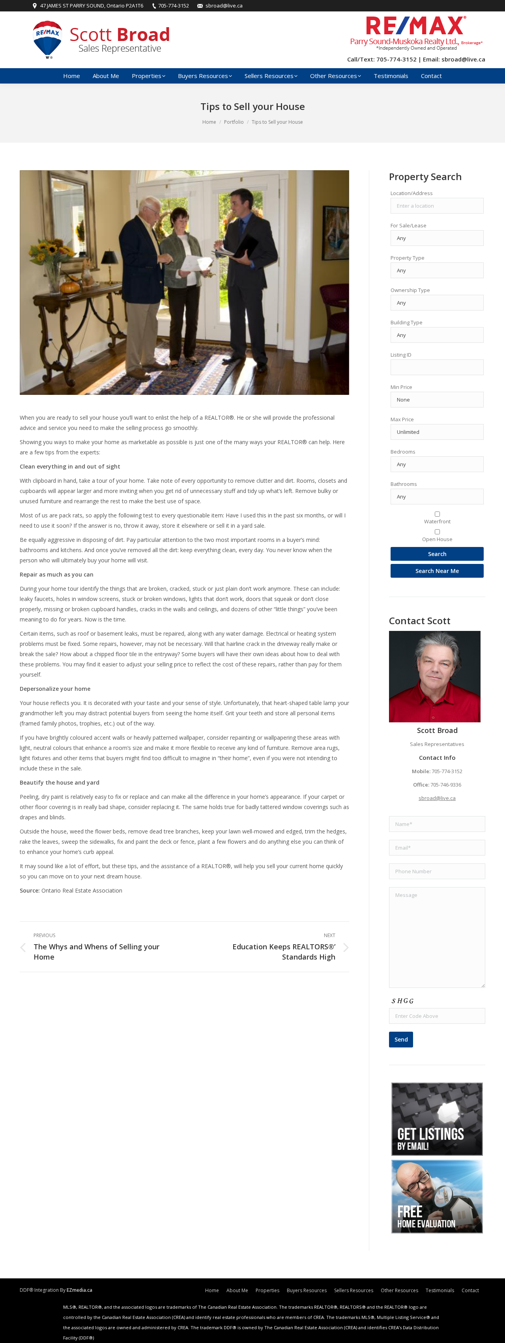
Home (209, 122)
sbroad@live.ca (437, 798)
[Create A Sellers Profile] (437, 1196)
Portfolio (234, 122)
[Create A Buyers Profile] (437, 1119)
